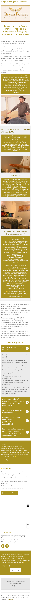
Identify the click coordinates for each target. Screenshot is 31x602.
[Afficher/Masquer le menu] (29, 1)
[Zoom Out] (28, 527)
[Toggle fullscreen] (28, 506)
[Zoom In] (28, 524)
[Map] (15, 516)
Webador (15, 586)
